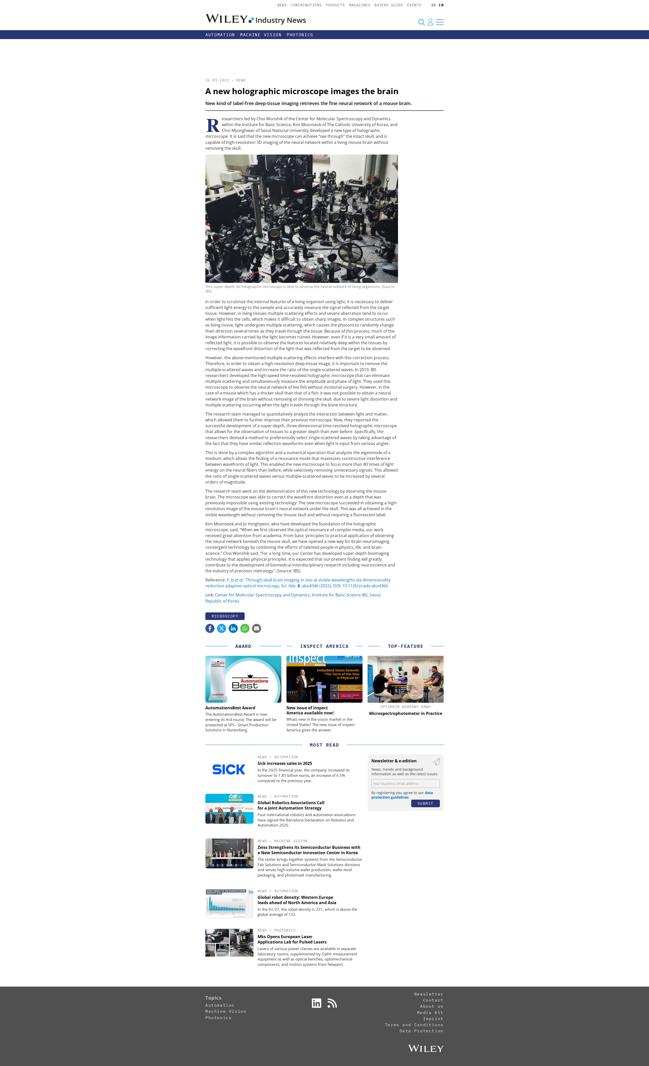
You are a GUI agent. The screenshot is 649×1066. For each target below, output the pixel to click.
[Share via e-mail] (256, 628)
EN (441, 5)
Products (335, 5)
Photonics (300, 35)
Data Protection (422, 1030)
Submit (426, 803)
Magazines (360, 5)
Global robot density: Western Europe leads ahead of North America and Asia (297, 900)
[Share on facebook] (209, 628)
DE (433, 5)
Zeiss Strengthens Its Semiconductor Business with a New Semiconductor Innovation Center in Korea (309, 850)
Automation (220, 35)
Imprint (433, 1018)
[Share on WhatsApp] (244, 628)
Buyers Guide (388, 5)
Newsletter (429, 993)
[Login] (430, 22)
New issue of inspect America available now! (310, 710)
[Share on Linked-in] (233, 628)
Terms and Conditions (414, 1024)
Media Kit (430, 1012)
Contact (433, 1000)
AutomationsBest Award (230, 708)
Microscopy (225, 616)
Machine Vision (261, 35)
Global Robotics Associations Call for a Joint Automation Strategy (291, 805)
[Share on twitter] (221, 628)
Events (414, 5)
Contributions (306, 5)
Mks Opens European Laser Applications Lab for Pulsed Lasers (292, 939)
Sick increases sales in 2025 (285, 763)
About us (432, 1006)
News (282, 5)
